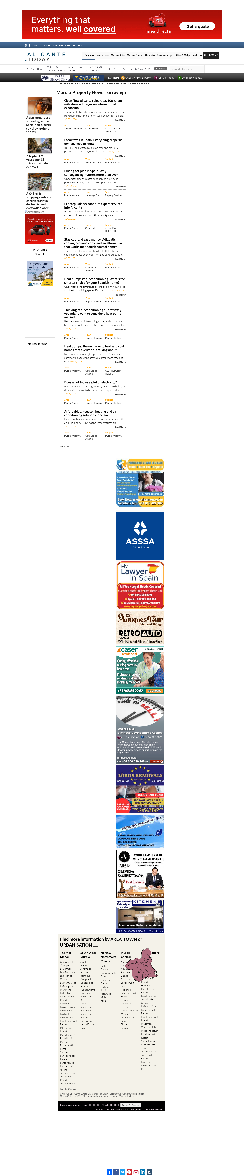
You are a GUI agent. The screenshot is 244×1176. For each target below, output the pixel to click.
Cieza (104, 983)
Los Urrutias (66, 1017)
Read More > (120, 120)
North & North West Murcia (108, 957)
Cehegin (105, 979)
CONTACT (37, 45)
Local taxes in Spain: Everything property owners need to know (93, 142)
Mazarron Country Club (148, 1025)
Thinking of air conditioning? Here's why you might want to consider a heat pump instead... (92, 313)
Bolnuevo (85, 975)
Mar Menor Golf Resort (69, 1022)
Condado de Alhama (86, 984)
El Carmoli (65, 968)
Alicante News (35, 68)
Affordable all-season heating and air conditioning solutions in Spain (90, 413)
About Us (140, 1109)
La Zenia (145, 1062)
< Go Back (63, 446)
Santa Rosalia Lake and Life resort (67, 1066)
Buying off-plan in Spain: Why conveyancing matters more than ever (91, 173)
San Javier (65, 1052)
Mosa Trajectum (129, 1010)
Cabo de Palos (67, 961)
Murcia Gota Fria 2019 (70, 1096)
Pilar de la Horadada (65, 1029)
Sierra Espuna (87, 1024)
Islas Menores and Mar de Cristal (67, 976)
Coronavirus (115, 1094)
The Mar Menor (65, 955)
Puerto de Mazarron (85, 1012)
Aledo (83, 965)
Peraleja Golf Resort (128, 1019)
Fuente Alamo (87, 989)
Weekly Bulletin (126, 1096)
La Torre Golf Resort (67, 998)
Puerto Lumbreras (86, 1019)
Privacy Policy (121, 1109)
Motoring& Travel (96, 68)
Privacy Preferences (130, 1105)
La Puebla (65, 993)
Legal (132, 1109)
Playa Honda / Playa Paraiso (67, 1036)
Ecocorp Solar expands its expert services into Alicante (93, 206)
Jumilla (104, 990)
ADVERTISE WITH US (53, 45)
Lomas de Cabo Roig (149, 1067)
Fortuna (105, 986)
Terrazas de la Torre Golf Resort (67, 1076)
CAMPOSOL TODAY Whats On (75, 1094)
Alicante (150, 55)
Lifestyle (111, 68)
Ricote (124, 1024)
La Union (65, 1003)
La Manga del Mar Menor (67, 988)
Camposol (90, 228)
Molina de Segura (126, 1005)
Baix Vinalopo (165, 55)
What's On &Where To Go (75, 68)
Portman (64, 1041)
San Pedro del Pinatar (67, 1057)
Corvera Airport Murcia (133, 1094)
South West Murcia (88, 955)
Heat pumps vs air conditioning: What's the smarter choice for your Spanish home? (94, 281)
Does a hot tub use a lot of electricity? (90, 382)
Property (126, 68)
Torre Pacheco (67, 1083)
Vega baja (103, 55)
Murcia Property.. (72, 162)
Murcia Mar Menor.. (73, 195)
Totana (83, 1027)
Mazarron (85, 1007)
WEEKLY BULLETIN (73, 45)
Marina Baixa (134, 55)
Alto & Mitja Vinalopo (189, 55)
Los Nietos (65, 1014)
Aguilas (84, 961)
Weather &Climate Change (56, 68)
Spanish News (143, 68)
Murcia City (127, 1014)
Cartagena (65, 965)
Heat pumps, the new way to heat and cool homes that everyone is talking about (94, 348)
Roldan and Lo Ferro (67, 1047)
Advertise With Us (154, 1109)
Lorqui (124, 1000)
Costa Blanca (91, 128)
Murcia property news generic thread (100, 1096)
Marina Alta (118, 55)
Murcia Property (93, 162)
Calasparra (106, 969)
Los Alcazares (67, 1007)
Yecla (103, 1000)
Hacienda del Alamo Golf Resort (87, 997)
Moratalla (106, 993)
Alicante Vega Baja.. (74, 128)
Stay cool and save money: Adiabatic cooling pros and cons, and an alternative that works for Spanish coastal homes (93, 243)
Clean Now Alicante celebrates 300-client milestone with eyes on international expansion (93, 104)
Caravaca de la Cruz (108, 974)
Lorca (83, 1003)
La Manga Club (92, 195)
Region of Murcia (94, 301)
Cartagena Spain (100, 1094)
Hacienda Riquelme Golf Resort (128, 993)
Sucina (124, 1027)
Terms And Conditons (104, 1109)
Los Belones (66, 1010)
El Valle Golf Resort (127, 984)
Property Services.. (114, 195)
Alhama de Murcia (85, 970)
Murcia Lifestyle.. (113, 338)
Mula (103, 997)
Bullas (104, 965)
